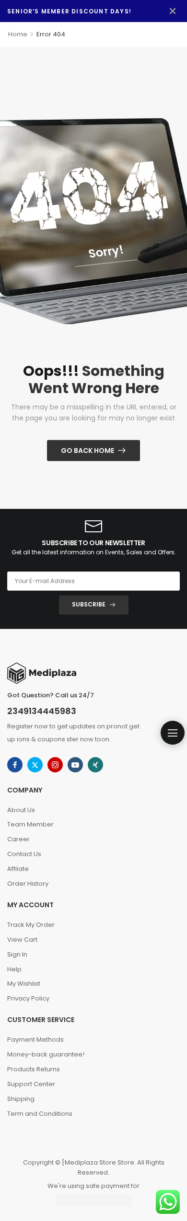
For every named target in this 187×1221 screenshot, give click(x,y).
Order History (27, 883)
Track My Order (31, 924)
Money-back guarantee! (45, 1054)
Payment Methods (35, 1039)
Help (14, 969)
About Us (21, 809)
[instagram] (55, 764)
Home (17, 34)
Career (18, 839)
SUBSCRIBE (88, 604)
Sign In (17, 954)
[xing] (95, 764)
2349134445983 (41, 711)
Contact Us (24, 853)
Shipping (21, 1098)
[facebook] (15, 764)
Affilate (18, 868)
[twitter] (35, 764)
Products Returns (33, 1069)
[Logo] (93, 673)
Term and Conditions (39, 1113)
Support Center (31, 1084)
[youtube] (75, 764)
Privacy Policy (28, 998)
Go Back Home (87, 450)
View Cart (22, 939)
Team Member (30, 824)
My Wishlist (23, 983)
